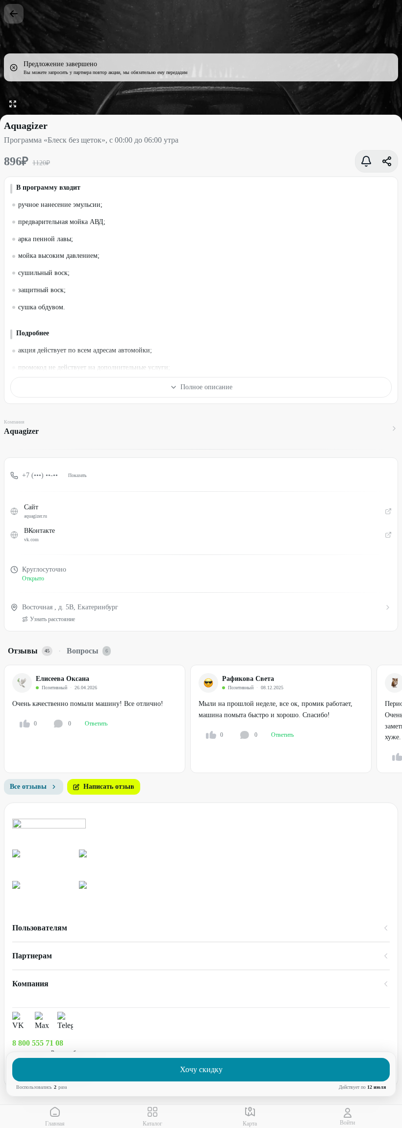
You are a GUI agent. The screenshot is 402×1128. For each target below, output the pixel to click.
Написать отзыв (108, 786)
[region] (203, 719)
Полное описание (206, 387)
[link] (41, 861)
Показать (77, 475)
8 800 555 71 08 (37, 1043)
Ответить (96, 723)
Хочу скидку (201, 1069)
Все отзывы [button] (28, 786)
